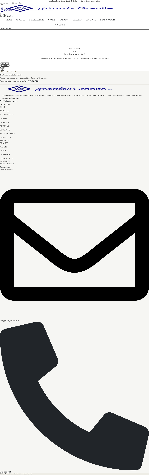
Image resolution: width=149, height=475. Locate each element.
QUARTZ (51, 20)
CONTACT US (60, 25)
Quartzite (5, 154)
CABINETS (64, 20)
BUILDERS (77, 20)
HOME (9, 20)
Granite (4, 143)
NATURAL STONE (36, 20)
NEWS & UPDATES (107, 20)
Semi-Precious (6, 158)
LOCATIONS (91, 20)
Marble (3, 147)
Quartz (3, 151)
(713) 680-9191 (33, 81)
